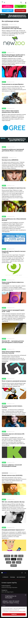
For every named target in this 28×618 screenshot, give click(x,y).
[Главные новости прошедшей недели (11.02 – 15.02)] (14, 328)
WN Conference (21, 577)
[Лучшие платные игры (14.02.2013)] (14, 489)
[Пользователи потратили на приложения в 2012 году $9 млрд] (14, 42)
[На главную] (2, 2)
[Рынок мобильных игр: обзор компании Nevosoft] (14, 238)
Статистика (4, 24)
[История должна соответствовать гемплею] (14, 421)
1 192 (18, 562)
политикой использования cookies (17, 611)
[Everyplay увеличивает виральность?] (14, 545)
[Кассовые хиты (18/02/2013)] (14, 175)
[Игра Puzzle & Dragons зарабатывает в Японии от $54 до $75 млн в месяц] (14, 71)
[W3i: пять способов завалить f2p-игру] (14, 517)
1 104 (8, 562)
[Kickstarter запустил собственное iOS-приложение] (14, 452)
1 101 (7, 559)
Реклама (12, 577)
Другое (3, 52)
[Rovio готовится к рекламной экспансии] (14, 393)
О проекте (5, 577)
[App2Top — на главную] (5, 572)
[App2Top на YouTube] (18, 573)
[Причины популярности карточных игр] (14, 206)
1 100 (20, 556)
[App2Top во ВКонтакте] (22, 573)
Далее (13, 565)
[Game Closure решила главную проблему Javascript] (14, 368)
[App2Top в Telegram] (25, 573)
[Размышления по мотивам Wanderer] (14, 98)
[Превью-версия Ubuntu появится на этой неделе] (14, 297)
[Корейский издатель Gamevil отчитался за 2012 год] (14, 269)
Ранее (7, 556)
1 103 (19, 559)
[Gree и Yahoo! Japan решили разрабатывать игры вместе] (14, 127)
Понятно (14, 614)
